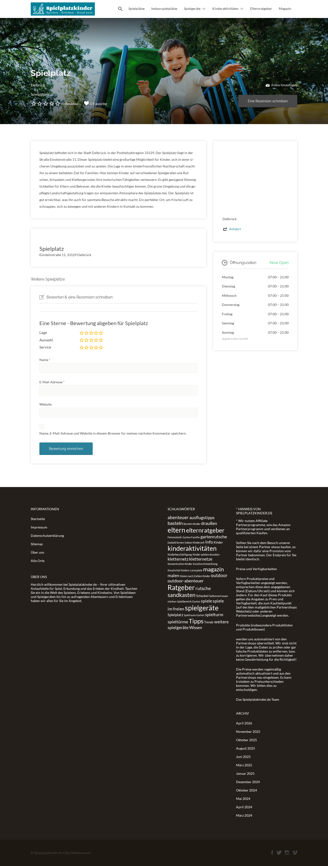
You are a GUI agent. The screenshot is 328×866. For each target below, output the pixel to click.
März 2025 (244, 765)
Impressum (39, 527)
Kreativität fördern (178, 570)
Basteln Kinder (191, 523)
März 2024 (244, 815)
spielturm (214, 614)
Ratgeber (181, 587)
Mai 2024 (243, 799)
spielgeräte (202, 607)
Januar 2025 (245, 773)
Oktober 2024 (246, 790)
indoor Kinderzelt (195, 542)
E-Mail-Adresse (52, 382)
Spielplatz (175, 615)
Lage (43, 332)
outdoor (219, 575)
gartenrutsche (213, 536)
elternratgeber (205, 530)
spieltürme (178, 621)
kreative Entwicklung (205, 563)
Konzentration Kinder (180, 563)
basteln (175, 523)
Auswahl (46, 340)
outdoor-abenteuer (186, 580)
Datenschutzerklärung (47, 535)
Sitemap (37, 544)
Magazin (285, 8)
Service (45, 347)
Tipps (196, 621)
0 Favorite (98, 103)
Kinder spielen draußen (206, 554)
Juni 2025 (243, 757)
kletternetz (178, 559)
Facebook (272, 852)
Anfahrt (235, 229)
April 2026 (244, 723)
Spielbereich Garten (188, 601)
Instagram (287, 852)
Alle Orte (37, 561)
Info (209, 542)
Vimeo (294, 852)
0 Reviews (70, 103)
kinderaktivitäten (192, 548)
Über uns (37, 552)
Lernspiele (196, 570)
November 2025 (248, 731)
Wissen (195, 627)
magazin (213, 569)
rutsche (203, 588)
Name (44, 360)
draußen (209, 523)
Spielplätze (136, 8)
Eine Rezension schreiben (268, 101)
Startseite (38, 519)
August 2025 (245, 748)
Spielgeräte (192, 8)
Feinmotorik (175, 537)
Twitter (279, 852)
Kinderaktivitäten (225, 8)
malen (173, 575)
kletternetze (200, 559)
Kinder (218, 542)
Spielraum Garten (194, 615)
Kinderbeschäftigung (180, 554)
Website (45, 404)
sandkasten (181, 594)
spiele (206, 600)
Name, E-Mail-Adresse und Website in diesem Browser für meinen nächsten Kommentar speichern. (113, 433)
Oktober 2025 (246, 740)
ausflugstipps (202, 517)
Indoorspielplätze (164, 8)
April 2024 (244, 807)
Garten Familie (191, 537)
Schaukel (202, 596)
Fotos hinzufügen (284, 85)
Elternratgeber (261, 8)
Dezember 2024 (248, 782)
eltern (176, 530)
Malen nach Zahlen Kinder (195, 576)
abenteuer (178, 517)
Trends (208, 622)
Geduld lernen (176, 542)
